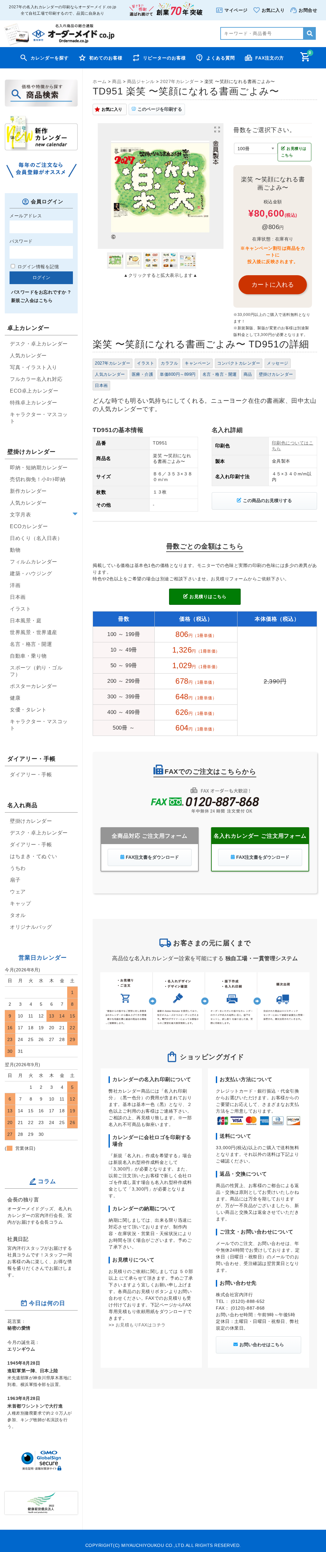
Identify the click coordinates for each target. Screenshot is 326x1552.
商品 (248, 374)
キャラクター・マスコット (39, 418)
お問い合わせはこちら (261, 1344)
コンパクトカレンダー (238, 363)
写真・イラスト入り (33, 367)
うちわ (18, 868)
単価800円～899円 (178, 374)
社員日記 (17, 1239)
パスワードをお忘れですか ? (41, 292)
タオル (18, 915)
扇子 (15, 880)
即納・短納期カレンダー (39, 467)
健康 (15, 698)
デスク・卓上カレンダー (39, 343)
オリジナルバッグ (31, 927)
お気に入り (112, 109)
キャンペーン (197, 363)
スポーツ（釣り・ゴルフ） (36, 671)
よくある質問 (220, 57)
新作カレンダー (28, 491)
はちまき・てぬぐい (33, 856)
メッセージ (277, 363)
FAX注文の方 (269, 57)
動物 (15, 550)
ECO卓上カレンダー (34, 391)
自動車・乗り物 (28, 656)
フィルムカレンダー (33, 561)
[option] (160, 186)
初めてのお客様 (106, 57)
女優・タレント (28, 709)
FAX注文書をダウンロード (152, 857)
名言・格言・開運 (219, 374)
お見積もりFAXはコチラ (141, 1324)
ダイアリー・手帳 (31, 774)
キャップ (20, 903)
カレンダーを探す (50, 57)
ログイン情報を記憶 (37, 266)
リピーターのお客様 (164, 57)
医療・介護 (142, 374)
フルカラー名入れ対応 (36, 379)
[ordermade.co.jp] (58, 43)
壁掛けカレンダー (276, 374)
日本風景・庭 (25, 620)
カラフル (169, 363)
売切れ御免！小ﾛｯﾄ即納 (37, 479)
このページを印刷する (160, 109)
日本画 (101, 385)
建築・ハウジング (31, 573)
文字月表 (20, 514)
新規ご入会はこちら (32, 300)
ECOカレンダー (29, 526)
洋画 (15, 585)
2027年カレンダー (112, 363)
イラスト (145, 363)
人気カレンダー (110, 374)
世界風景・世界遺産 (33, 632)
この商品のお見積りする (267, 500)
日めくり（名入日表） (36, 538)
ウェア (18, 891)
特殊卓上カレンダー (33, 402)
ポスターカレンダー (33, 686)
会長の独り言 (23, 1199)
